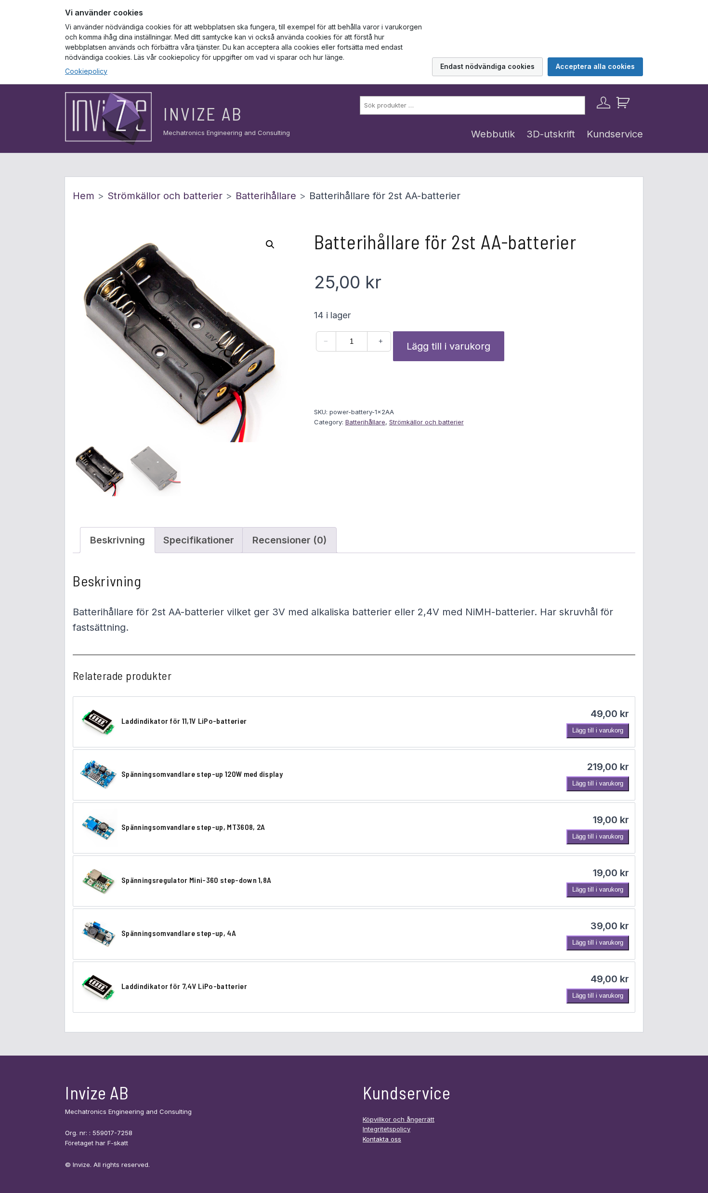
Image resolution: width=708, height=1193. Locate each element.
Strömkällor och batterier (165, 196)
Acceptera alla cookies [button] (595, 66)
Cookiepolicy (86, 71)
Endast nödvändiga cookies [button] (487, 66)
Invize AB (203, 113)
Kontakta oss (382, 1139)
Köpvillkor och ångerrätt (398, 1119)
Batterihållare (266, 196)
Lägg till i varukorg (448, 346)
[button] (270, 244)
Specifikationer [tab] (198, 540)
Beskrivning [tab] (117, 540)
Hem (83, 196)
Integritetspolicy (386, 1129)
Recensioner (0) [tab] (289, 540)
